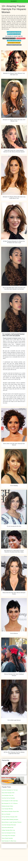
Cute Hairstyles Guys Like (7, 795)
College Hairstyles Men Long (8, 830)
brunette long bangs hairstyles (14, 31)
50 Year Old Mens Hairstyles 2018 (9, 816)
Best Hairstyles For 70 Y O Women (10, 803)
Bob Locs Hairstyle (6, 814)
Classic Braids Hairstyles (7, 838)
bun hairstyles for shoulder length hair (14, 36)
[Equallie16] (14, 768)
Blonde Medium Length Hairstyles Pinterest (11, 822)
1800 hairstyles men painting (14, 34)
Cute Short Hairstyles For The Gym (10, 790)
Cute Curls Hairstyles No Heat (8, 832)
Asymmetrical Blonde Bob (7, 827)
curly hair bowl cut (21, 38)
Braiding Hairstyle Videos (7, 806)
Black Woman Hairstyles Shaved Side (10, 811)
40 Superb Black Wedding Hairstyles (10, 819)
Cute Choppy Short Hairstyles (8, 835)
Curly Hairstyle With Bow (7, 808)
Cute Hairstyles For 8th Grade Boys (10, 800)
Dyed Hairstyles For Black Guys (9, 840)
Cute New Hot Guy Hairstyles (8, 798)
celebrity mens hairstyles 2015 (14, 40)
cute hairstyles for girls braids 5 (14, 44)
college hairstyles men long (9, 38)
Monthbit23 (14, 1)
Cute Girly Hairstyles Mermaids (9, 824)
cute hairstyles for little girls (14, 42)
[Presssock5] (12, 780)
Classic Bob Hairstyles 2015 (8, 792)
